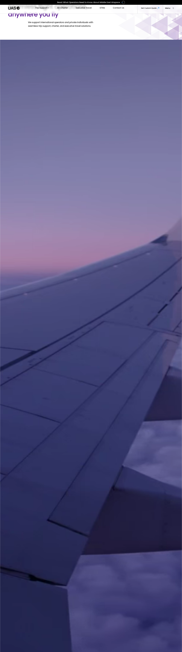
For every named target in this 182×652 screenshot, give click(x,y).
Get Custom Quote (149, 9)
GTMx (102, 8)
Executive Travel (84, 8)
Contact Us (118, 8)
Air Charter (62, 8)
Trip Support (41, 8)
